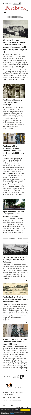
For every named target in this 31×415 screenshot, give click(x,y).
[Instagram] (27, 10)
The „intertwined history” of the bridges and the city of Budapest (15, 259)
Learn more (12, 413)
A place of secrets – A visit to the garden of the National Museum (14, 213)
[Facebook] (25, 10)
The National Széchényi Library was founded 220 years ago (13, 102)
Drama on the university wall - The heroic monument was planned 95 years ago (15, 341)
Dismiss (25, 410)
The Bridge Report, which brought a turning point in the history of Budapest (15, 299)
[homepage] (15, 7)
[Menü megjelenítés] (5, 12)
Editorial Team (8, 405)
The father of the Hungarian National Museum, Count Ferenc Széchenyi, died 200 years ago (13, 150)
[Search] (19, 3)
